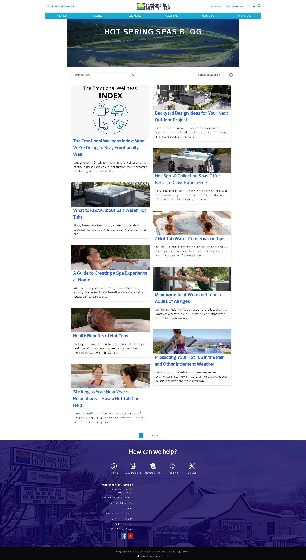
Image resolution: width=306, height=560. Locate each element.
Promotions (244, 15)
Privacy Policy (121, 551)
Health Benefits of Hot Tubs (100, 336)
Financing (251, 6)
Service (192, 472)
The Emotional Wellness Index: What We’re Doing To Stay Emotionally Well (109, 147)
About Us (215, 6)
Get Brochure (133, 472)
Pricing (114, 472)
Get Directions (125, 497)
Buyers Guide (153, 472)
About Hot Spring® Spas (162, 551)
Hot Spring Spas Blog (209, 74)
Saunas (98, 15)
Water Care (208, 15)
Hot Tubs (61, 15)
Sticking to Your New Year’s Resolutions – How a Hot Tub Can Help (106, 398)
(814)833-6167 (124, 502)
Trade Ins (172, 472)
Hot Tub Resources (233, 6)
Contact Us (108, 497)
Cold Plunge (134, 15)
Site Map (176, 551)
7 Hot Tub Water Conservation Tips (189, 239)
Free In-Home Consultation (139, 551)
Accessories (171, 15)
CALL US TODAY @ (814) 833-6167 (61, 6)
